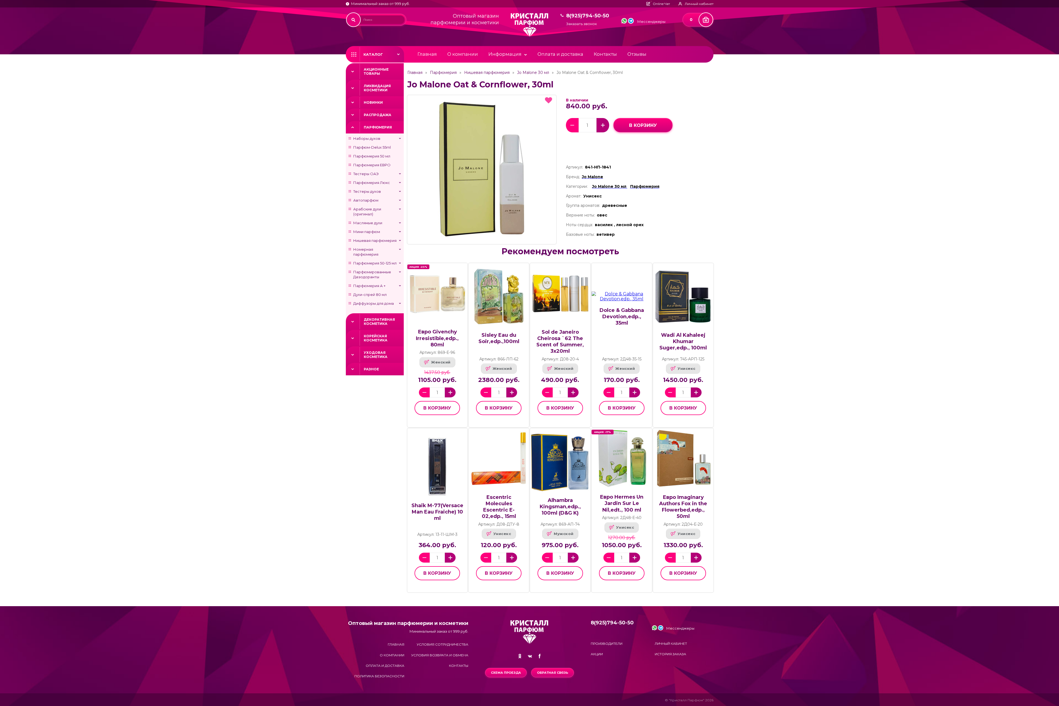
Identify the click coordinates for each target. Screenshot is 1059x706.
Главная (427, 54)
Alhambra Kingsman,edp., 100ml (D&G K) (560, 506)
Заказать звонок (581, 24)
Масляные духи (367, 223)
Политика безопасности (379, 676)
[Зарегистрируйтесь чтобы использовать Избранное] (548, 100)
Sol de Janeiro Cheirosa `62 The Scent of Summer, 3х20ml (560, 341)
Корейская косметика (375, 338)
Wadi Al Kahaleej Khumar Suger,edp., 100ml (683, 341)
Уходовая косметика (375, 355)
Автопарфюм (365, 200)
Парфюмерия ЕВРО (372, 165)
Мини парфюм (366, 231)
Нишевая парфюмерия (375, 240)
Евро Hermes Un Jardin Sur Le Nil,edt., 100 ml (621, 503)
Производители (606, 643)
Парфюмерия (378, 127)
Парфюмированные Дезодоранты (372, 274)
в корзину (643, 125)
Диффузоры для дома (373, 303)
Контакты (605, 54)
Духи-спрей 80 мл (370, 294)
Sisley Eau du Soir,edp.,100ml (498, 338)
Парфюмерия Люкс (371, 182)
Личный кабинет (671, 643)
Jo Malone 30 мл (533, 72)
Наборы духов (366, 138)
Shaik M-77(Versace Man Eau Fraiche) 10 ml (437, 511)
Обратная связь (552, 673)
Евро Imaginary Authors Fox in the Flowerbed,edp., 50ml (683, 506)
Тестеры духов (367, 191)
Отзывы (636, 54)
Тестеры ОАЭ (366, 174)
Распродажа (377, 115)
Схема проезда (506, 673)
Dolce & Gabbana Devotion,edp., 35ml (622, 316)
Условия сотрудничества (442, 644)
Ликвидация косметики (377, 88)
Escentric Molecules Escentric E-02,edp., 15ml (499, 506)
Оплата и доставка (560, 54)
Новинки (373, 102)
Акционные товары (376, 71)
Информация (505, 54)
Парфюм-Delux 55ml (372, 147)
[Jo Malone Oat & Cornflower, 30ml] (482, 170)
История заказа (670, 654)
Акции (597, 654)
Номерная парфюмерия (365, 251)
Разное (371, 369)
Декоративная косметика (379, 321)
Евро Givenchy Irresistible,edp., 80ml (437, 338)
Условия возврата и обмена (439, 655)
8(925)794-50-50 (587, 16)
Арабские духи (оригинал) (367, 211)
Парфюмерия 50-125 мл (375, 263)
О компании (462, 54)
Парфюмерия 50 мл (371, 156)
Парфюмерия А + (369, 286)
